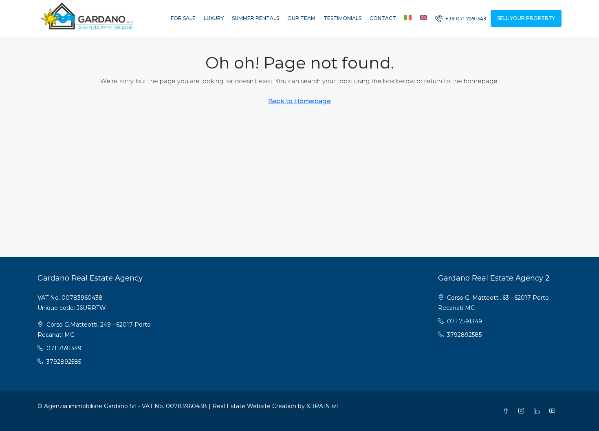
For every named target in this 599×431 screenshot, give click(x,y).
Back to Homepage (299, 101)
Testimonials (342, 18)
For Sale (183, 18)
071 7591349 (63, 348)
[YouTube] (553, 411)
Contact (383, 18)
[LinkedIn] (538, 411)
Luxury (214, 18)
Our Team (301, 18)
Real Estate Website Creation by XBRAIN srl (275, 406)
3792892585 (63, 361)
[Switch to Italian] (408, 18)
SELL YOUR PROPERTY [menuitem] (526, 18)
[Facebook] (507, 411)
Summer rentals (255, 18)
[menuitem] (461, 18)
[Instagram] (522, 411)
